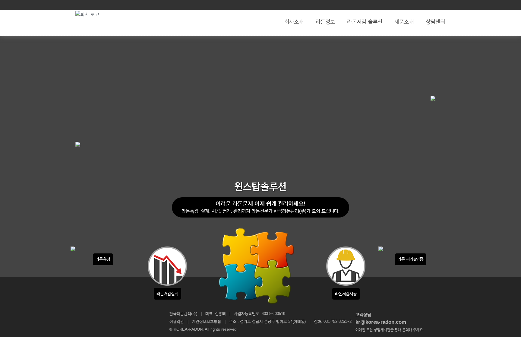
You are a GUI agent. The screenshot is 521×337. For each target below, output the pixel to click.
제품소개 (404, 22)
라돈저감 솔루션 (364, 22)
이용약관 (176, 321)
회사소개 (294, 22)
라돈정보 (325, 22)
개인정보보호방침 (206, 321)
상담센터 (435, 22)
